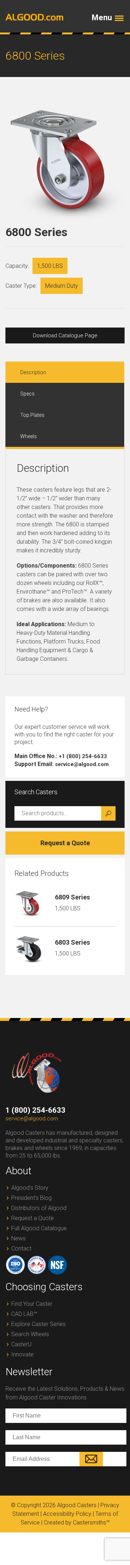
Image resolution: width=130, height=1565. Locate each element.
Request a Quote (65, 843)
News (18, 1238)
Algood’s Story (29, 1187)
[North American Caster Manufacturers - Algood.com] (31, 17)
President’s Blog (31, 1197)
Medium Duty (61, 285)
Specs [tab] (27, 394)
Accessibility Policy (67, 1513)
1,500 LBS (50, 265)
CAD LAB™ (24, 1313)
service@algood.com (31, 1118)
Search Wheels (30, 1334)
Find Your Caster (31, 1303)
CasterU (21, 1344)
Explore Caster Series (38, 1324)
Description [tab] (33, 372)
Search (108, 813)
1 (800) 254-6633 (35, 1110)
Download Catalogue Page (65, 335)
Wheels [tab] (28, 436)
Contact (21, 1248)
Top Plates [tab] (32, 415)
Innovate (22, 1354)
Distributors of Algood (38, 1208)
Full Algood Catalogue (39, 1228)
